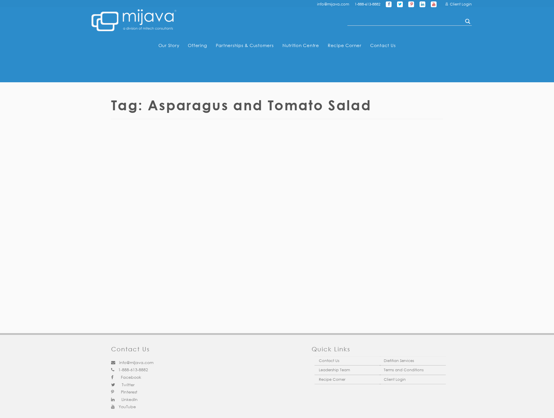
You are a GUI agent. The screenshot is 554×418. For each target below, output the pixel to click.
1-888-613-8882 (367, 4)
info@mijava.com (333, 4)
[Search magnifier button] (468, 21)
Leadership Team (334, 369)
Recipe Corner (345, 45)
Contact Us (383, 45)
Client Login (460, 4)
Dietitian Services (399, 360)
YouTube (126, 406)
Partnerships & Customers (245, 45)
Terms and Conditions (404, 369)
